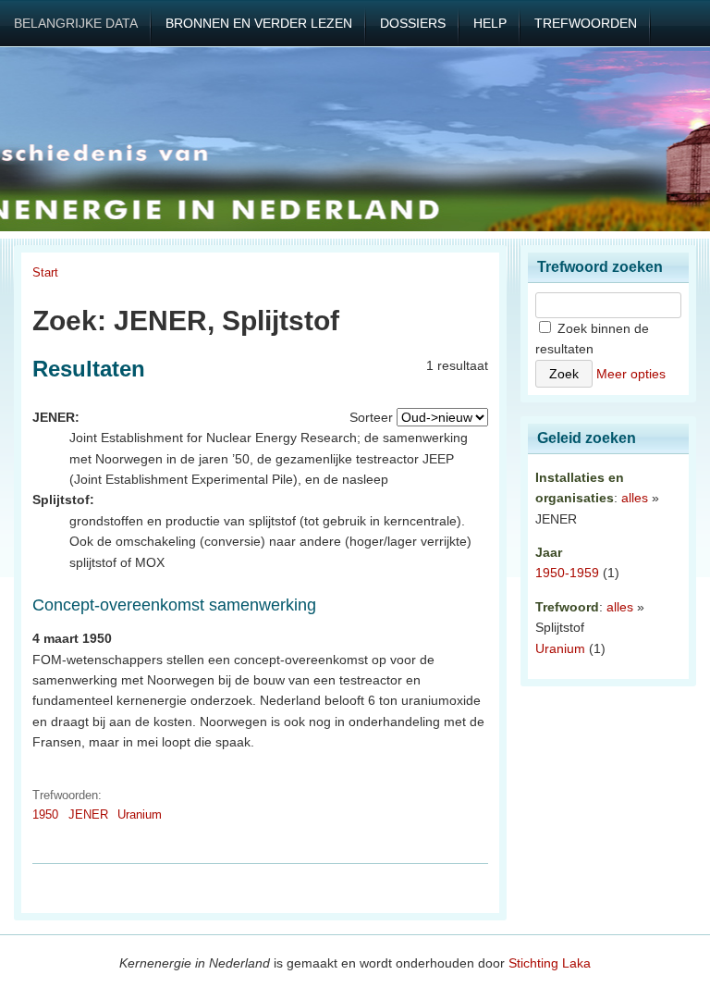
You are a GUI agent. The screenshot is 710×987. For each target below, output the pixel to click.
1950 (45, 814)
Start (45, 272)
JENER (88, 814)
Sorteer (371, 417)
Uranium (139, 814)
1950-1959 (567, 572)
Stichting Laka (549, 963)
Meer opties (631, 373)
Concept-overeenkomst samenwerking (174, 605)
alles (634, 497)
